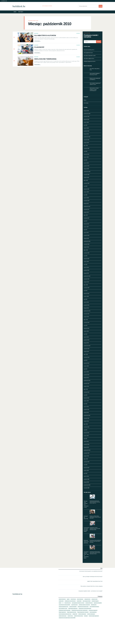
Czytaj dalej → (37, 52)
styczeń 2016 (86, 267)
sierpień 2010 (86, 455)
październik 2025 (87, 113)
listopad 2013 (86, 342)
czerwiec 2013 (86, 357)
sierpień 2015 (86, 281)
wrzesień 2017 (86, 209)
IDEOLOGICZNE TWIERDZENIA (45, 59)
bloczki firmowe (73, 599)
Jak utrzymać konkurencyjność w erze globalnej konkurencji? (90, 571)
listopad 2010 (86, 447)
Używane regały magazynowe (94, 615)
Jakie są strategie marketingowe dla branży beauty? (92, 576)
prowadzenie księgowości (93, 610)
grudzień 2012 (86, 374)
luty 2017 (85, 229)
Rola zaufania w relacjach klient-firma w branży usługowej (91, 586)
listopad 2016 (86, 238)
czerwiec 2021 (86, 148)
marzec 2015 (86, 296)
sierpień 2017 (86, 212)
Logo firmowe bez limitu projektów (64, 604)
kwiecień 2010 (86, 467)
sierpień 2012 (86, 386)
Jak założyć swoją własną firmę (94, 69)
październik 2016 (87, 241)
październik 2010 (87, 450)
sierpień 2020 (86, 177)
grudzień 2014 (86, 305)
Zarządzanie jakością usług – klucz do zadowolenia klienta (86, 554)
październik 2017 (87, 206)
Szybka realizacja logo (62, 615)
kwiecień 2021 (86, 154)
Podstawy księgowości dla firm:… (90, 61)
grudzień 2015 (86, 270)
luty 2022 (85, 125)
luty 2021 (85, 160)
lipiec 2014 (86, 319)
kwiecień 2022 (86, 119)
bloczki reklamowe (80, 599)
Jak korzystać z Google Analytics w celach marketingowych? (94, 89)
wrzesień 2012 (86, 383)
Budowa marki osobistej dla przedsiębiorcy (95, 79)
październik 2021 (87, 136)
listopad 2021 (86, 133)
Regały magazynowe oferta (71, 612)
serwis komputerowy (93, 612)
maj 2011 (85, 429)
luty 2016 (85, 264)
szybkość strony (70, 615)
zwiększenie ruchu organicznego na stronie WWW (67, 617)
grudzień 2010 (86, 444)
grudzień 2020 (86, 165)
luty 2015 (85, 299)
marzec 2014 (86, 331)
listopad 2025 (86, 110)
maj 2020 (85, 186)
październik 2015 (87, 276)
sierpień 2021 (86, 142)
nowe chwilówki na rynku (63, 608)
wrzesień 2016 (86, 244)
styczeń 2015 (86, 302)
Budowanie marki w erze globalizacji (86, 541)
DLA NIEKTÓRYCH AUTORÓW (45, 35)
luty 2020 (85, 194)
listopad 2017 (86, 203)
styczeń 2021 (86, 162)
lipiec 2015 (86, 284)
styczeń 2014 (86, 337)
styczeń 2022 (86, 128)
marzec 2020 (86, 191)
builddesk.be (19, 6)
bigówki (68, 599)
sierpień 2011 (86, 421)
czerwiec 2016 (86, 252)
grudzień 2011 (86, 409)
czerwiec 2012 (86, 392)
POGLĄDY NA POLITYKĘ (86, 517)
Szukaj (100, 6)
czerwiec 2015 (86, 287)
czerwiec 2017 (86, 218)
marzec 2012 (86, 400)
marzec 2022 (86, 122)
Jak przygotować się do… (88, 52)
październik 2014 (87, 310)
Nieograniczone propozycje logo (83, 606)
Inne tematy (20, 11)
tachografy (86, 615)
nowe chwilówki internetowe (94, 606)
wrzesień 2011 (86, 418)
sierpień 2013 (86, 351)
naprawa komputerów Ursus (63, 606)
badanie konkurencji (62, 599)
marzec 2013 (86, 366)
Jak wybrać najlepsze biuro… (89, 58)
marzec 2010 (86, 470)
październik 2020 (87, 171)
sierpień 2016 (86, 247)
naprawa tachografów (72, 606)
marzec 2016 (86, 261)
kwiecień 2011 (86, 432)
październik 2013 (87, 345)
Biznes (15, 11)
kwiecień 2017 (86, 223)
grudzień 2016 (86, 235)
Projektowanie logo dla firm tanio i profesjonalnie (80, 610)
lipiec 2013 (86, 354)
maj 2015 (85, 290)
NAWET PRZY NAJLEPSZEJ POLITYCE (94, 581)
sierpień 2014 (86, 316)
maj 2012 (85, 395)
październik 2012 (87, 380)
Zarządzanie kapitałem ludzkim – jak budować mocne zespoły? (90, 590)
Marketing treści (93, 604)
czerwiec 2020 (86, 183)
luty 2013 (85, 368)
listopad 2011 (86, 412)
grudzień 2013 (86, 339)
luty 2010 (85, 473)
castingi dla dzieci (87, 599)
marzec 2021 (86, 157)
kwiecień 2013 (86, 363)
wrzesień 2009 (86, 487)
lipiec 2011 (86, 424)
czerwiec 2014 (86, 322)
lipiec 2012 (86, 389)
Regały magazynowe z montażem (82, 612)
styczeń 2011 (86, 441)
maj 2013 (85, 360)
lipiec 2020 (86, 180)
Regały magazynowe (62, 612)
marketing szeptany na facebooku (84, 604)
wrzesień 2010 (86, 453)
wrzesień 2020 (86, 174)
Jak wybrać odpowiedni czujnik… (90, 55)
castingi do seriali (94, 599)
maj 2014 (85, 325)
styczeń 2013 (86, 371)
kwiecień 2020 (86, 189)
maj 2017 (85, 220)
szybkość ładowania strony (78, 615)
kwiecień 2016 (86, 258)
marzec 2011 (86, 435)
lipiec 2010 (86, 458)
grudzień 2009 (86, 479)
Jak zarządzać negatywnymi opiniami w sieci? (95, 84)
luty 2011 (85, 438)
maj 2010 (85, 464)
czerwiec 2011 (86, 426)
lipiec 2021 (86, 145)
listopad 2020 (86, 168)
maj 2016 (85, 255)
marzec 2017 (86, 226)
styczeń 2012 (86, 406)
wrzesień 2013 (86, 348)
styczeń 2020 (86, 197)
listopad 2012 (86, 377)
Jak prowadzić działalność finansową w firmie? (95, 74)
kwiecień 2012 (86, 397)
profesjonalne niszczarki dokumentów (85, 608)
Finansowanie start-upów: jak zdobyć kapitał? (86, 529)
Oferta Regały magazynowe (72, 608)
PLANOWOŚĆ (39, 47)
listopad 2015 (86, 273)
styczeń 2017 (86, 232)
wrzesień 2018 (86, 200)
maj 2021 (85, 151)
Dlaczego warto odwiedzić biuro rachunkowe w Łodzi (86, 504)
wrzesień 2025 (86, 116)
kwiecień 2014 (86, 328)
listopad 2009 (86, 482)
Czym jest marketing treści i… (89, 49)
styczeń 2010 (86, 476)
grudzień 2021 (86, 131)
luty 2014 (85, 334)
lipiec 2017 (86, 215)
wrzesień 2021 (86, 139)
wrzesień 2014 (86, 313)
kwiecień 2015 (86, 293)
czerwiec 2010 (86, 461)
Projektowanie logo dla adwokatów (64, 610)
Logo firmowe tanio (74, 604)
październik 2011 (87, 415)
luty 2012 (85, 403)
